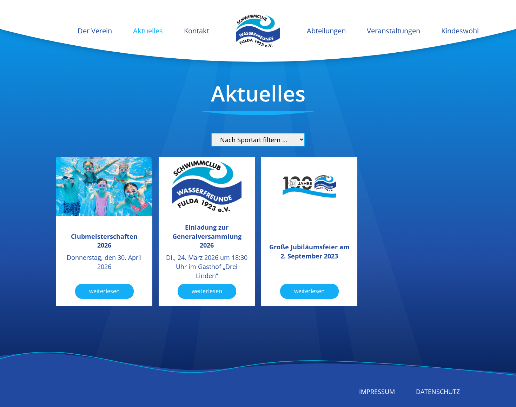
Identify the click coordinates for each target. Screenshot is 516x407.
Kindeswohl (460, 30)
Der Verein (95, 30)
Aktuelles (148, 30)
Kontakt (196, 30)
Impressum (377, 391)
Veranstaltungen (393, 30)
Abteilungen (326, 30)
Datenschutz (438, 391)
